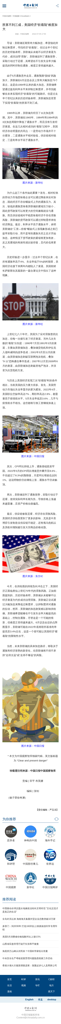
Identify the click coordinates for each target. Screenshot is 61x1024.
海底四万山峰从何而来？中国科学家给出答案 (25, 951)
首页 (9, 979)
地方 (51, 985)
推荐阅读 (9, 899)
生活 (9, 985)
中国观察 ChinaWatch (21, 16)
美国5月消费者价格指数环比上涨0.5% (21, 937)
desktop (51, 999)
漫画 (9, 991)
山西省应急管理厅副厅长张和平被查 (20, 944)
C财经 (51, 979)
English (29, 999)
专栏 (37, 985)
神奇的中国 (30, 840)
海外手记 (50, 840)
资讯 (37, 979)
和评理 (11, 863)
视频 (23, 985)
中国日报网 (6, 16)
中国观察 (11, 887)
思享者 (11, 840)
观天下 (51, 991)
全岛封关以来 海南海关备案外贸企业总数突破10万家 (28, 919)
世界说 (50, 863)
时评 (23, 979)
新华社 (30, 887)
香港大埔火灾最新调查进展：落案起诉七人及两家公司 (29, 965)
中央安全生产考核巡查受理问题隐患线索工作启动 (27, 958)
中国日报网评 (50, 887)
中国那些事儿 (30, 863)
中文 (40, 999)
